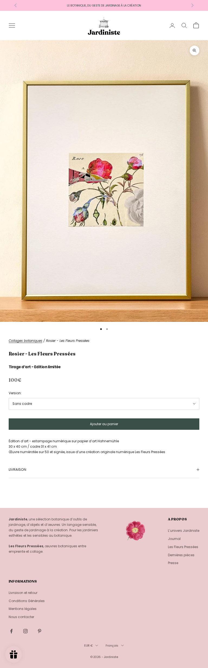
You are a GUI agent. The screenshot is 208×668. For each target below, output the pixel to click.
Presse (173, 563)
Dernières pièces (181, 555)
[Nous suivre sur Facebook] (11, 631)
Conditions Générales (27, 601)
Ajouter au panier (104, 424)
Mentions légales (23, 608)
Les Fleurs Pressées (183, 547)
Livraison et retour (23, 592)
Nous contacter (21, 617)
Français (112, 645)
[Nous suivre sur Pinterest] (39, 631)
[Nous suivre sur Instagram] (25, 631)
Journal (174, 538)
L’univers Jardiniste (183, 530)
